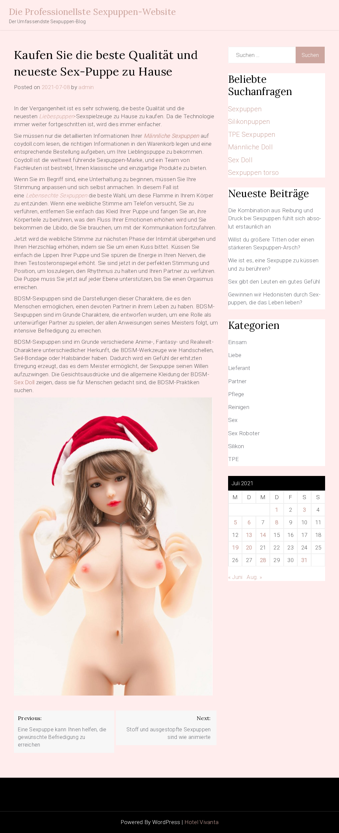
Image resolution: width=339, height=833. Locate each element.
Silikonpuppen (249, 122)
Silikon (236, 446)
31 (304, 560)
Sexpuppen (245, 109)
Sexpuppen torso (253, 173)
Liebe (235, 355)
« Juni (235, 577)
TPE (233, 459)
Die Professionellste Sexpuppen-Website (92, 11)
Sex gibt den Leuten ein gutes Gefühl (274, 281)
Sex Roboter (244, 433)
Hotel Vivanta (201, 822)
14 (263, 535)
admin (86, 87)
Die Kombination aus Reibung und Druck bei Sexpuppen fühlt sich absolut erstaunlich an (274, 218)
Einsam (237, 342)
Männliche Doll (250, 147)
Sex (233, 420)
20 (249, 547)
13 (249, 535)
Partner (237, 381)
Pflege (236, 394)
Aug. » (254, 577)
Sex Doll (24, 382)
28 (263, 560)
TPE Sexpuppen (251, 134)
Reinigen (238, 407)
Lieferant (239, 368)
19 (235, 547)
